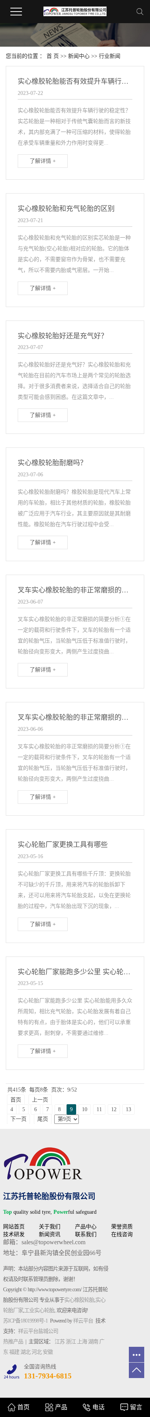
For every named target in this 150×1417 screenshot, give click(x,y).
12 (114, 1109)
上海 (82, 1341)
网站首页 (14, 1227)
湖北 (25, 1352)
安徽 (48, 1352)
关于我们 (49, 1227)
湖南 (93, 1341)
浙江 (71, 1341)
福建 (14, 1352)
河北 (37, 1352)
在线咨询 (122, 1234)
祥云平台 (83, 1321)
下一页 (18, 1119)
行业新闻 (109, 56)
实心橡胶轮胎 (79, 1300)
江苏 (60, 1341)
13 (128, 1109)
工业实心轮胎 (39, 1310)
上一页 (40, 1100)
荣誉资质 (122, 1227)
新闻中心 (79, 56)
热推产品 (13, 1341)
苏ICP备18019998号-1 (25, 1321)
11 (99, 1109)
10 (84, 1109)
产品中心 (86, 1227)
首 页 (53, 56)
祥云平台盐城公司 (38, 1331)
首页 (15, 1100)
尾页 (42, 1119)
